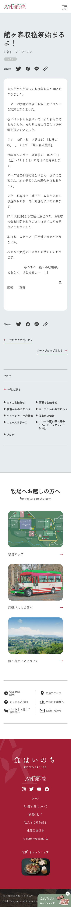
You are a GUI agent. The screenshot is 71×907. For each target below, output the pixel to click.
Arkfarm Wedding (33, 838)
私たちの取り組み (35, 822)
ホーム (35, 798)
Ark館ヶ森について (36, 806)
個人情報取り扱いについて (17, 896)
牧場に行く (35, 814)
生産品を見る (35, 830)
